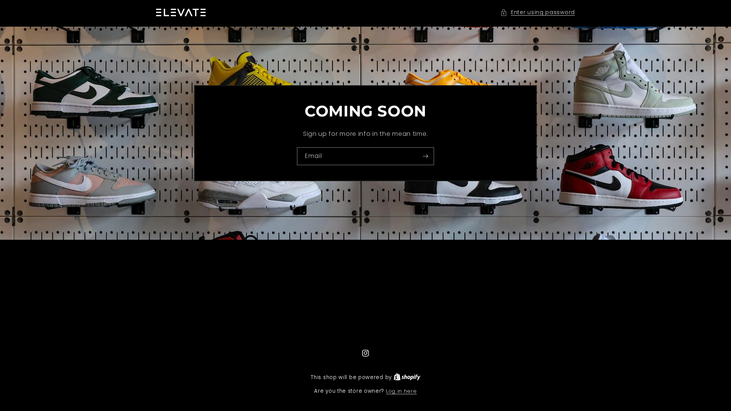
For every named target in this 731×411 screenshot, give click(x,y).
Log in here (401, 391)
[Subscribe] (425, 156)
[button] (537, 12)
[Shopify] (407, 377)
